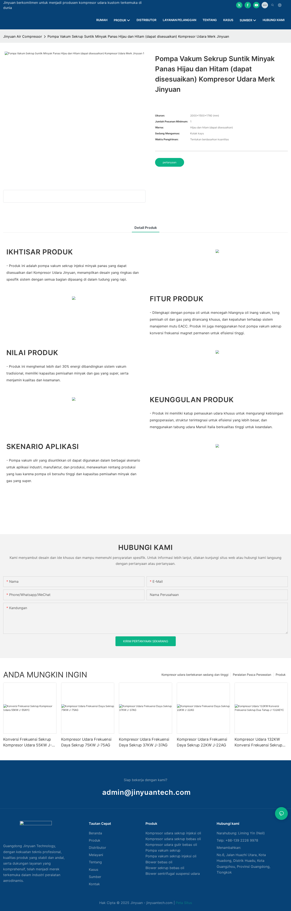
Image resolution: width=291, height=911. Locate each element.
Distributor (97, 847)
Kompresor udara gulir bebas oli (171, 844)
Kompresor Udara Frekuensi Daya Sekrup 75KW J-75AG (86, 742)
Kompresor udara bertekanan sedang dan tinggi (194, 674)
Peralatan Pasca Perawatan (252, 674)
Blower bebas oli (159, 862)
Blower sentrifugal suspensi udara (173, 873)
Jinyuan (136, 903)
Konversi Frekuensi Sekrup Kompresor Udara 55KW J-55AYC (27, 742)
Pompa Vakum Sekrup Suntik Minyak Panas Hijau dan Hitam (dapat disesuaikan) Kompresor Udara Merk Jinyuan (138, 36)
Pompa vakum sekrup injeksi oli (171, 856)
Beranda (95, 833)
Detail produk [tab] (145, 227)
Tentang (95, 862)
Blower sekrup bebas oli (165, 868)
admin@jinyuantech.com (146, 792)
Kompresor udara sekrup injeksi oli (173, 833)
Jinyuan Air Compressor (22, 36)
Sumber (95, 877)
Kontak (94, 884)
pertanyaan (169, 162)
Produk (281, 674)
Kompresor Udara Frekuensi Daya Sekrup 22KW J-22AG (202, 742)
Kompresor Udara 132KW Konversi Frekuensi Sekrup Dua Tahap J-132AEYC (258, 742)
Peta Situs (184, 903)
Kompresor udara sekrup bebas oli (173, 839)
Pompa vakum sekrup (163, 850)
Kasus (93, 869)
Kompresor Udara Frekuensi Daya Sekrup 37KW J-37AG (144, 742)
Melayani (96, 855)
